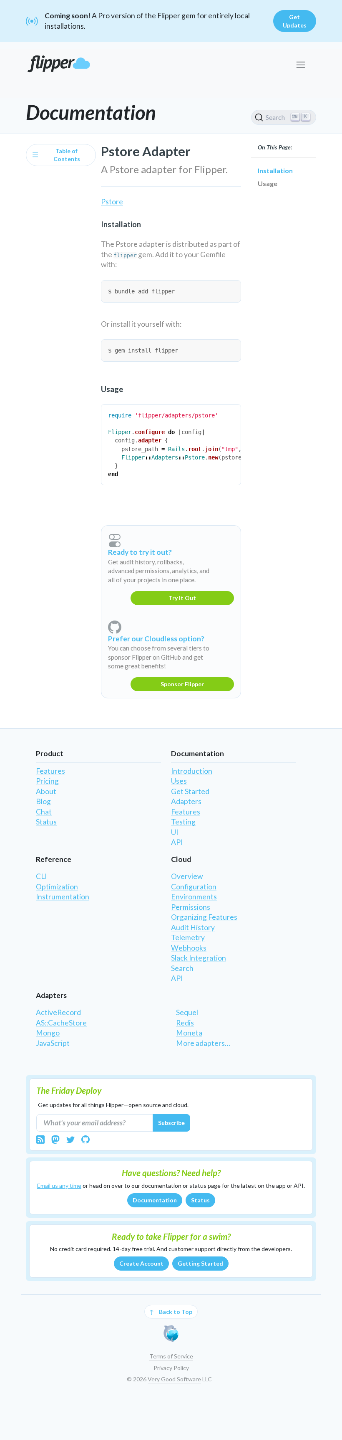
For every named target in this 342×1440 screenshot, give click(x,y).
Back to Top (175, 1311)
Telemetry (188, 937)
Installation (275, 170)
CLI (41, 876)
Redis (185, 1022)
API (177, 842)
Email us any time (59, 1185)
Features (50, 771)
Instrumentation (62, 896)
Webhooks (188, 947)
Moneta (189, 1032)
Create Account (141, 1263)
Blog (43, 801)
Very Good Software (174, 1379)
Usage (267, 183)
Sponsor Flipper (182, 684)
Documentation (155, 1200)
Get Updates (295, 21)
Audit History (193, 927)
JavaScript (53, 1043)
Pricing (47, 781)
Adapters (186, 801)
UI (174, 832)
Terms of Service (171, 1356)
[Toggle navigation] (300, 65)
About (46, 791)
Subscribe (171, 1122)
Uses (179, 781)
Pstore (112, 201)
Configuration (193, 886)
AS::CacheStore (61, 1022)
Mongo (48, 1032)
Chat (44, 811)
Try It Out (182, 597)
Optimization (57, 886)
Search (182, 968)
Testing (183, 821)
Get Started (190, 791)
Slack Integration (198, 957)
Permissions (190, 907)
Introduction (191, 771)
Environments (194, 896)
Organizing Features (204, 917)
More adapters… (203, 1043)
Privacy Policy (171, 1367)
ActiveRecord (58, 1012)
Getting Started (200, 1263)
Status (46, 821)
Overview (187, 876)
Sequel (187, 1012)
